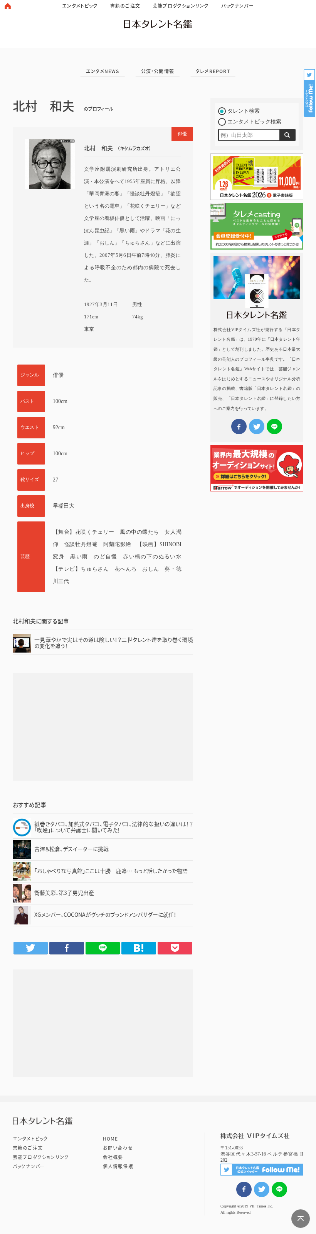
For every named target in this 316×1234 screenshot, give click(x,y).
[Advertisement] (103, 727)
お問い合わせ (118, 1148)
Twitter (30, 948)
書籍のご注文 (125, 5)
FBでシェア (244, 1189)
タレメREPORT (213, 71)
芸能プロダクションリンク (181, 5)
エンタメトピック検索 (254, 122)
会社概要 (113, 1157)
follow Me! (310, 93)
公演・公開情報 (157, 71)
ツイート (261, 1189)
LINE (103, 948)
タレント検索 (243, 111)
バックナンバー (237, 5)
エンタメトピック (80, 5)
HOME (110, 1138)
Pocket (175, 948)
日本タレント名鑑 (158, 23)
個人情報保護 (118, 1166)
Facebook (66, 948)
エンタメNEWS (102, 71)
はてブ (138, 948)
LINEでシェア (279, 1189)
